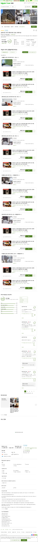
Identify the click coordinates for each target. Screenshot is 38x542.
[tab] (25, 52)
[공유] (36, 30)
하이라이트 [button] (16, 26)
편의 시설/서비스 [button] (22, 26)
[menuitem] (26, 3)
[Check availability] (34, 79)
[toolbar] (17, 7)
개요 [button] (2, 26)
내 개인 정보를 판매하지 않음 (15, 540)
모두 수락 (24, 540)
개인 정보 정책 (28, 538)
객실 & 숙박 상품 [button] (6, 26)
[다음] (36, 405)
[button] (5, 3)
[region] (19, 539)
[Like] (34, 30)
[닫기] (36, 537)
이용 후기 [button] (12, 26)
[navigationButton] (23, 391)
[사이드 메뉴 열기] (36, 3)
